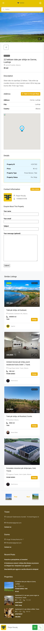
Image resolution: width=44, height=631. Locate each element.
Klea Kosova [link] (14, 380)
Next (28, 497)
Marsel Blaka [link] (14, 432)
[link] (22, 293)
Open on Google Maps (31, 94)
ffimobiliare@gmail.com (13, 523)
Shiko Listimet (35, 189)
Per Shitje (7, 55)
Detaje (34, 319)
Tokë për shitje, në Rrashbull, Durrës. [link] (19, 416)
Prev (15, 497)
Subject (6, 226)
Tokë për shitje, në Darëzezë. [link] (16, 310)
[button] (6, 47)
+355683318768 (21, 199)
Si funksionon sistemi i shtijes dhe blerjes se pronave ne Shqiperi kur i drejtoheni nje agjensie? (21, 564)
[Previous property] (9, 497)
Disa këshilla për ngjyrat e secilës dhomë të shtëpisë (21, 569)
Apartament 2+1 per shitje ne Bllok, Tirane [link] (27, 609)
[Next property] (35, 497)
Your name (7, 211)
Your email (7, 219)
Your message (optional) (12, 233)
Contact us (7, 527)
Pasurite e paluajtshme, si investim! (16, 559)
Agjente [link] (13, 326)
